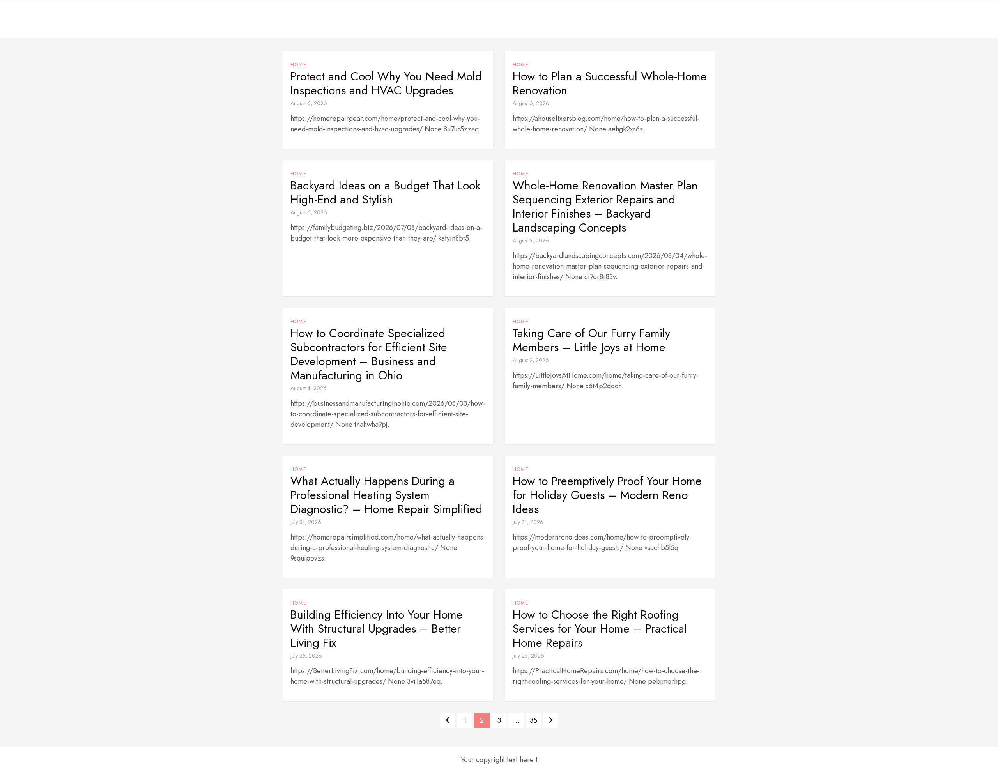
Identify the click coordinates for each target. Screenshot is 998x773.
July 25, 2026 (306, 656)
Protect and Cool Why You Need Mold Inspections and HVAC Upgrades (386, 83)
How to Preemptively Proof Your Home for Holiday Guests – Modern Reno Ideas (607, 495)
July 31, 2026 (305, 522)
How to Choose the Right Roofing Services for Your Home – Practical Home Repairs (600, 629)
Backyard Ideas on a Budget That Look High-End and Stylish (385, 193)
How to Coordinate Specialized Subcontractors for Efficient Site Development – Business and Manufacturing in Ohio (368, 354)
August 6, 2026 (308, 103)
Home (298, 64)
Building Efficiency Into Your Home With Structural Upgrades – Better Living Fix (376, 629)
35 (533, 720)
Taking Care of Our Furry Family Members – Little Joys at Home (591, 340)
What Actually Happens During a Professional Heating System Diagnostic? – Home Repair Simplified (386, 495)
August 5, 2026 (531, 240)
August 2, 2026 (531, 360)
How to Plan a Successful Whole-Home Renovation (610, 83)
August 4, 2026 (308, 388)
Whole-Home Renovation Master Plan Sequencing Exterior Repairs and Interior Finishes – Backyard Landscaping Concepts (605, 207)
